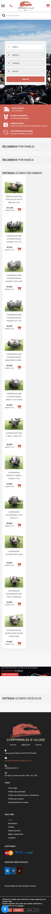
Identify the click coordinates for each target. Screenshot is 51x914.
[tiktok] (19, 870)
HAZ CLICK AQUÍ (10, 674)
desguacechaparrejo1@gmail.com (18, 761)
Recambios (12, 823)
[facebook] (7, 870)
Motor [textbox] (15, 71)
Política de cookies (16, 799)
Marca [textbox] (15, 47)
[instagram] (13, 870)
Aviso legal (12, 788)
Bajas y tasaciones (15, 834)
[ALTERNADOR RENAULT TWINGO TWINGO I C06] (14, 462)
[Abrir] (3, 6)
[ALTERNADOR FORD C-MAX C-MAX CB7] (14, 423)
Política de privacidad (16, 792)
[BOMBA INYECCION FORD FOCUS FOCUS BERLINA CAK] (14, 186)
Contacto (12, 838)
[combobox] (25, 47)
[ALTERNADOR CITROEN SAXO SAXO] (14, 541)
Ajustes (29, 910)
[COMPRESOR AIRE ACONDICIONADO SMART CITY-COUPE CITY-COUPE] (14, 383)
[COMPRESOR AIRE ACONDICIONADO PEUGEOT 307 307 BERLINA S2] (14, 226)
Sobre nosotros (14, 831)
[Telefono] (11, 6)
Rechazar (18, 910)
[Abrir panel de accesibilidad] (5, 909)
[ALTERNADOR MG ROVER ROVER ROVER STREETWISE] (14, 620)
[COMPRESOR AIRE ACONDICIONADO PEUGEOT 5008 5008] (14, 265)
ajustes (20, 906)
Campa (11, 827)
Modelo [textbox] (15, 55)
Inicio (10, 820)
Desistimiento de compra (18, 802)
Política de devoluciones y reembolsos (23, 795)
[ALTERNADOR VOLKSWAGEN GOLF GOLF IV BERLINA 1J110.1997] (14, 581)
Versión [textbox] (15, 63)
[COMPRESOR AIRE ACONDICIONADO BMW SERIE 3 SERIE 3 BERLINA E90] (14, 344)
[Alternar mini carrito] (48, 6)
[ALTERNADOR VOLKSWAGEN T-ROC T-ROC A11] (14, 502)
